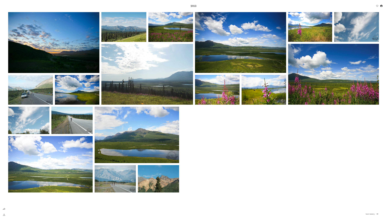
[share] (4, 209)
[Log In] (379, 6)
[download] (4, 215)
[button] (193, 6)
